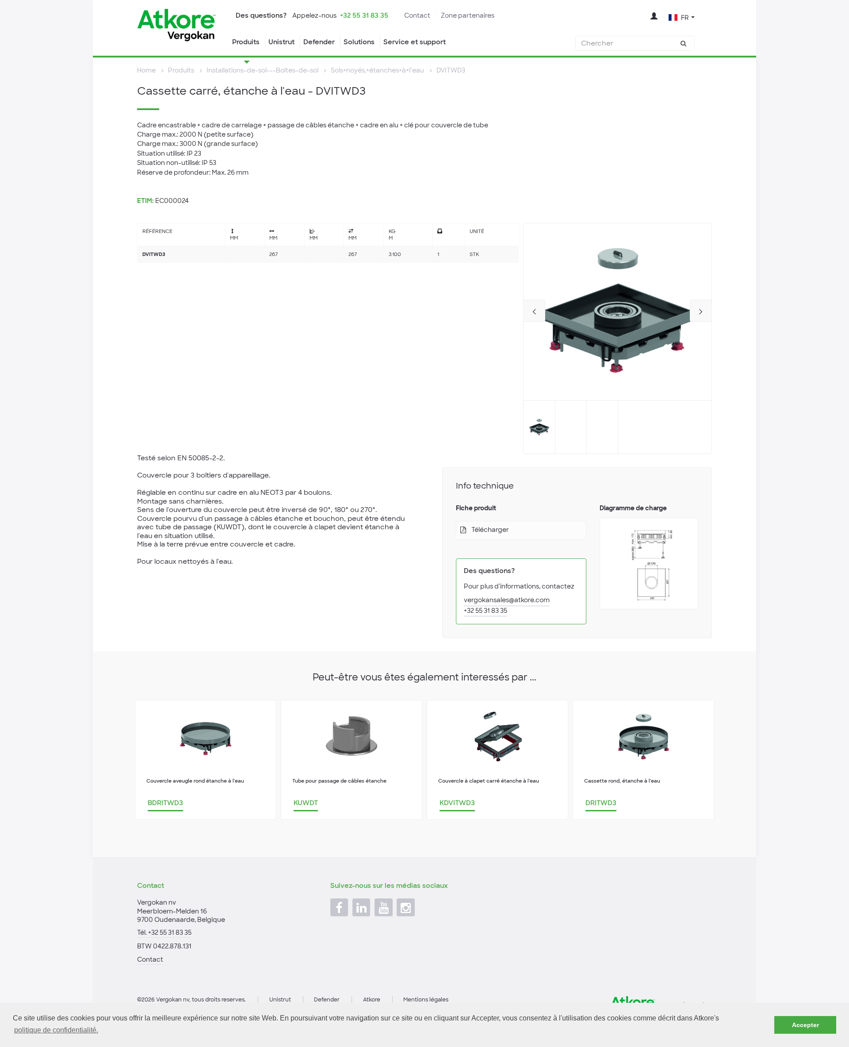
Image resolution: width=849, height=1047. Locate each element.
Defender (319, 42)
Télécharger (490, 530)
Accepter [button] (805, 1024)
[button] (682, 17)
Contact (417, 15)
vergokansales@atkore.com (507, 600)
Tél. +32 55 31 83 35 (164, 932)
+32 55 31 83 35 (364, 15)
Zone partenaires (467, 15)
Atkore (371, 999)
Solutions (359, 42)
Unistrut (281, 42)
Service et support (414, 42)
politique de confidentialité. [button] (56, 1030)
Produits (246, 42)
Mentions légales (425, 999)
